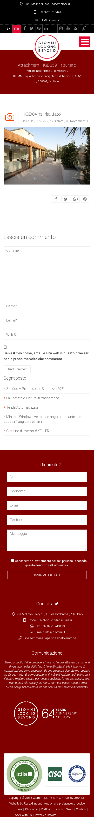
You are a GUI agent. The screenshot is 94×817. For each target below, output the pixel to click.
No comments (79, 121)
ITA (16, 28)
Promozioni (59, 70)
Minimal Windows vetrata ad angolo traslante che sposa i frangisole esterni (42, 419)
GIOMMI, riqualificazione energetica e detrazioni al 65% (46, 76)
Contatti (81, 809)
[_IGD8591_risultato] (47, 155)
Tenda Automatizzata (22, 407)
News (69, 809)
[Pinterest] (85, 199)
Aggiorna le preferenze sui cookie (64, 803)
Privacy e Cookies (45, 815)
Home (46, 70)
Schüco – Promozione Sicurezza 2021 (35, 389)
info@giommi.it (50, 20)
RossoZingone (33, 803)
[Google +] (75, 199)
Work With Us (23, 815)
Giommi (59, 121)
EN (9, 28)
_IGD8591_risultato (41, 114)
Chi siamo (31, 809)
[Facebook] (56, 199)
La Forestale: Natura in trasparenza (32, 398)
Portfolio (46, 809)
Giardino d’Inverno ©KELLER (27, 431)
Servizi (58, 809)
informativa (61, 565)
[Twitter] (66, 199)
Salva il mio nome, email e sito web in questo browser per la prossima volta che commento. (46, 356)
